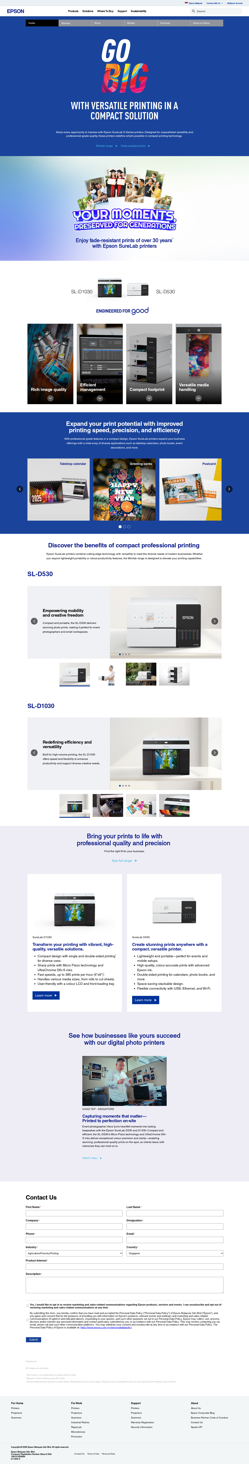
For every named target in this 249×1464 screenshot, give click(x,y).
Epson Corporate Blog (203, 1413)
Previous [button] (19, 489)
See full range (122, 860)
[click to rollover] (50, 398)
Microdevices (78, 1431)
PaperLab (76, 1427)
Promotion (76, 1436)
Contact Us (197, 1422)
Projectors (16, 1413)
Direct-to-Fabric (201, 23)
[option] (124, 489)
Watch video (89, 1158)
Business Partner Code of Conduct (209, 1417)
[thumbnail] (74, 674)
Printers (15, 1408)
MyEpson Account (234, 3)
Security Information (141, 1427)
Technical (165, 23)
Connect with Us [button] (213, 3)
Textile (31, 23)
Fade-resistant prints (133, 145)
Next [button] (229, 489)
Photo (97, 23)
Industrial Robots (80, 1422)
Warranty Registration (142, 1422)
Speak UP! (196, 1427)
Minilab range (104, 145)
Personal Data (108, 1454)
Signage (65, 23)
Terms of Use (93, 1454)
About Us (196, 1408)
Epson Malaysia (195, 3)
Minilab (131, 23)
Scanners (16, 1417)
